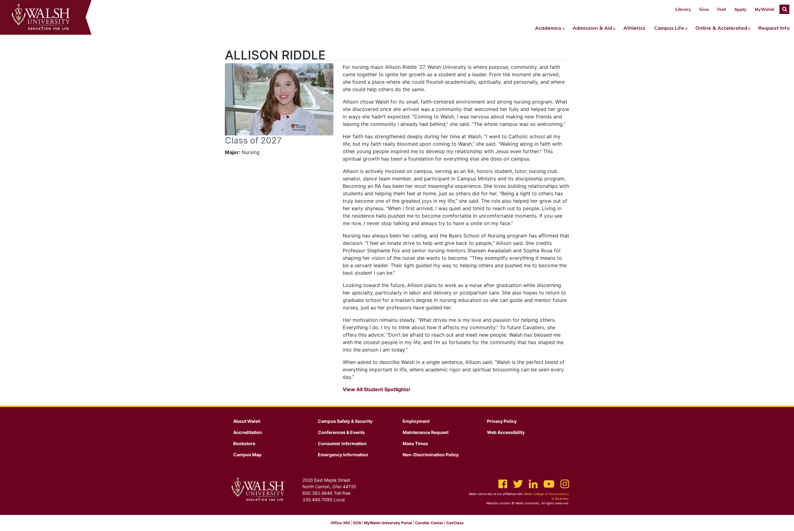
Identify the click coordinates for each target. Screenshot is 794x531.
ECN (357, 522)
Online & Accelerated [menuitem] (721, 28)
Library (683, 9)
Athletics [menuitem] (634, 28)
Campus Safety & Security (345, 421)
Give (704, 9)
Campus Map (247, 454)
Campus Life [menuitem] (669, 28)
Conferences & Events (341, 432)
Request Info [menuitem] (774, 28)
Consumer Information (342, 443)
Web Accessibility (506, 432)
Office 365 (340, 522)
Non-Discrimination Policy (431, 454)
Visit (721, 9)
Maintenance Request (425, 432)
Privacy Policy (502, 421)
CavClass (455, 522)
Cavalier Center (429, 522)
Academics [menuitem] (548, 28)
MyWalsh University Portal (388, 522)
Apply (740, 9)
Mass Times (415, 443)
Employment (416, 421)
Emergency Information (343, 454)
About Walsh (247, 421)
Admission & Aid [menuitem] (592, 28)
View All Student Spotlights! (376, 389)
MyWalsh (764, 9)
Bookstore (244, 443)
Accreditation (247, 432)
